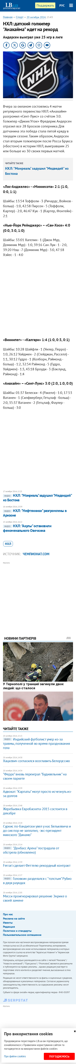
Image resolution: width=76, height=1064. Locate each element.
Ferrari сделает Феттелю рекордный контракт (36, 865)
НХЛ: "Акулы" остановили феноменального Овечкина (27, 528)
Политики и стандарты (17, 930)
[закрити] (75, 1031)
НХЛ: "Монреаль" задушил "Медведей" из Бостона (37, 497)
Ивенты (8, 922)
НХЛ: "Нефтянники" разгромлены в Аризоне (35, 513)
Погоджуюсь (59, 1056)
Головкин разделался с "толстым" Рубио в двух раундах (37, 880)
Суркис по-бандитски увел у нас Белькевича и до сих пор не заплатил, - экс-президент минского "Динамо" (37, 830)
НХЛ (8, 544)
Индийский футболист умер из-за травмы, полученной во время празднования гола (36, 743)
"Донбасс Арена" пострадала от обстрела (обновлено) (31, 850)
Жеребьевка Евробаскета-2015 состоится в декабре (35, 811)
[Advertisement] (38, 594)
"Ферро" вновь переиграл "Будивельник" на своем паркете (34, 776)
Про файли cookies (15, 1056)
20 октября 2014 (36, 17)
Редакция (9, 926)
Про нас (8, 914)
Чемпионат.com (36, 554)
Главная (8, 17)
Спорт (19, 17)
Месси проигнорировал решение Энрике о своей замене (35, 898)
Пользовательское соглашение (22, 935)
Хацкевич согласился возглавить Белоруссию (36, 761)
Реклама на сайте (14, 918)
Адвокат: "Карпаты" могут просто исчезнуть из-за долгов (37, 793)
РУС (62, 5)
